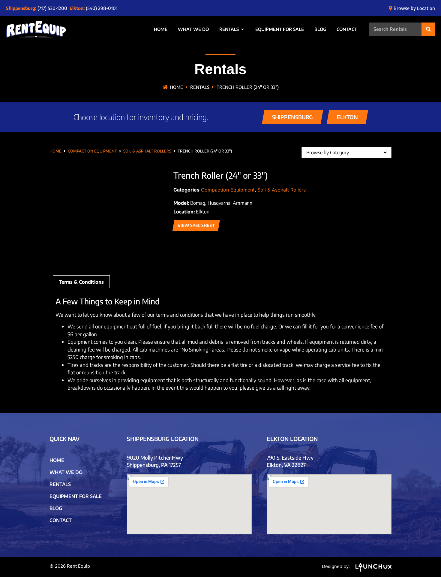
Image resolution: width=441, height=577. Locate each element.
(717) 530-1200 (52, 8)
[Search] (428, 29)
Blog (56, 508)
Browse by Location (414, 8)
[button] (292, 117)
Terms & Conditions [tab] (81, 282)
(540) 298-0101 (102, 8)
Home (176, 87)
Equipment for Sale (76, 496)
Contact (61, 520)
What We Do (66, 472)
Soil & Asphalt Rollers (147, 151)
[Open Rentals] (242, 29)
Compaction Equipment (92, 151)
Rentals (199, 87)
